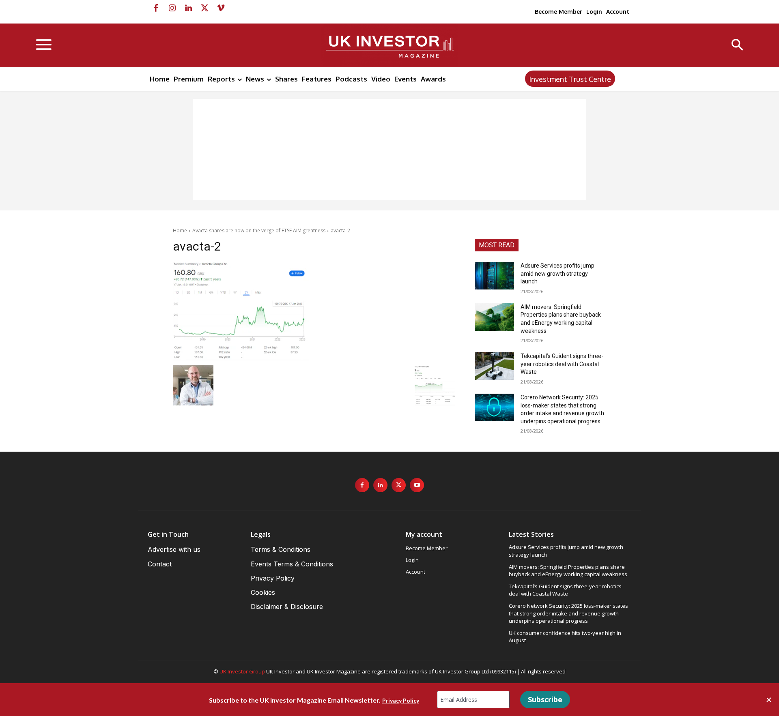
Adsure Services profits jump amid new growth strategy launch (557, 273)
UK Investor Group (242, 671)
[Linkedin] (188, 8)
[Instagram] (172, 8)
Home (180, 230)
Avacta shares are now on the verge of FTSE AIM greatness (258, 230)
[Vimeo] (221, 8)
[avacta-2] (314, 311)
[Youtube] (417, 485)
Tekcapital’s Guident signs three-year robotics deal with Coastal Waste (562, 364)
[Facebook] (156, 8)
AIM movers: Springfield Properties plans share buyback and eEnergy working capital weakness (568, 570)
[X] (204, 8)
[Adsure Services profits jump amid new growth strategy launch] (494, 275)
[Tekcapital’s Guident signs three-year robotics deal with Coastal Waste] (494, 366)
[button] (737, 45)
